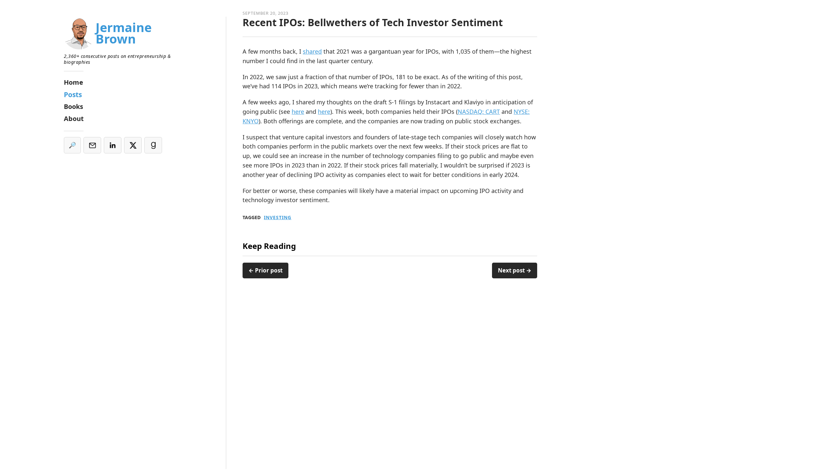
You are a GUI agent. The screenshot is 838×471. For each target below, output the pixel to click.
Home (73, 82)
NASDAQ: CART (479, 111)
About (74, 118)
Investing (277, 217)
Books (73, 106)
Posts (73, 94)
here (298, 111)
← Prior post (265, 270)
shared (312, 51)
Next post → (514, 270)
